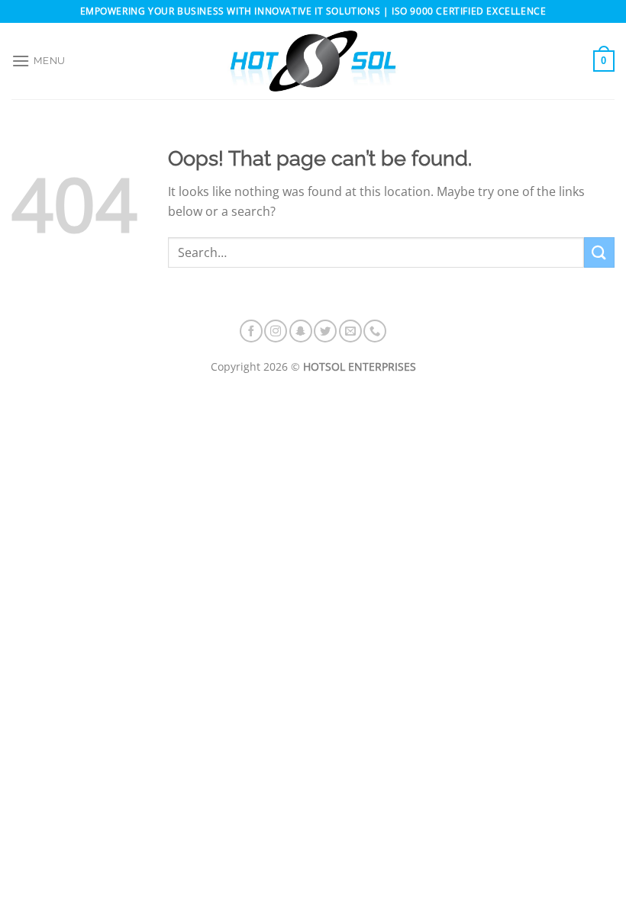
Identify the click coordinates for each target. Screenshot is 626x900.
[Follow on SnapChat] (300, 331)
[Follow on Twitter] (325, 331)
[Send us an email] (350, 331)
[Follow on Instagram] (275, 331)
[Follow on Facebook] (251, 331)
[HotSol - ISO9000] (313, 61)
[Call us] (374, 331)
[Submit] (599, 252)
